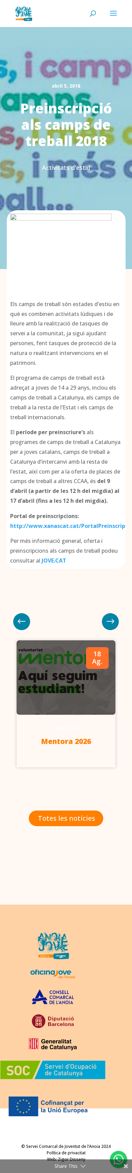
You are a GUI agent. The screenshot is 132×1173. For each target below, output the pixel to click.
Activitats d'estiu (66, 167)
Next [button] (21, 621)
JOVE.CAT (54, 560)
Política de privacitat (66, 1153)
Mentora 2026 (66, 741)
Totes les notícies (66, 818)
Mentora (67, 728)
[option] (66, 703)
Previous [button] (110, 621)
